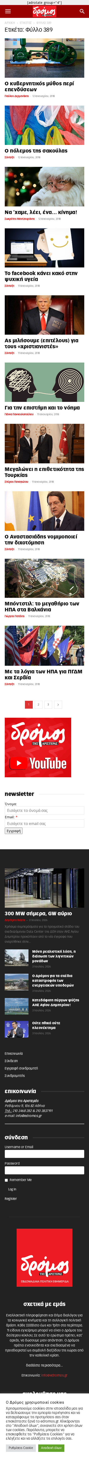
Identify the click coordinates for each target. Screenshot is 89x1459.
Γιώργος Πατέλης (15, 616)
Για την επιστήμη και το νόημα (42, 407)
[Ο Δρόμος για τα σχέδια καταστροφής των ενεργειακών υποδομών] (16, 982)
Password (12, 1163)
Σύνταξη (9, 157)
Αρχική (10, 22)
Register (11, 1199)
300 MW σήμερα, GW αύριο (38, 913)
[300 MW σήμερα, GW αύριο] (44, 888)
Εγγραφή (14, 831)
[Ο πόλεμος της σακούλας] (44, 125)
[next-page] (58, 705)
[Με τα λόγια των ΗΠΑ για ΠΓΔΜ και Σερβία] (44, 646)
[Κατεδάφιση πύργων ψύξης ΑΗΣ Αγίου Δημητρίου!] (16, 1006)
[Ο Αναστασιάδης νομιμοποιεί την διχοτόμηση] (44, 511)
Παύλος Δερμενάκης (17, 96)
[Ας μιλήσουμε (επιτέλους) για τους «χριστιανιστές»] (44, 315)
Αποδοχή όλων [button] (51, 1448)
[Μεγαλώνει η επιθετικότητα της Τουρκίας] (44, 443)
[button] (8, 11)
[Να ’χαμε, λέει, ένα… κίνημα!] (44, 186)
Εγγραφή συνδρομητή (21, 1068)
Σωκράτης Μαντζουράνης (20, 219)
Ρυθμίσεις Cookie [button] (21, 1448)
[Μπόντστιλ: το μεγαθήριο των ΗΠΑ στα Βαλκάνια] (44, 578)
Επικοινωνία (14, 1053)
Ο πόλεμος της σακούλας (36, 151)
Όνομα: (11, 804)
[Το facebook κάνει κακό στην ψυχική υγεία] (44, 248)
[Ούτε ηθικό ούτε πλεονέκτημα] (16, 1029)
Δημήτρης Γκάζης (15, 920)
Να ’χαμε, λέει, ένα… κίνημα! (41, 212)
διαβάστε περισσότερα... (44, 1365)
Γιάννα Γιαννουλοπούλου (19, 414)
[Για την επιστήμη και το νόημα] (44, 382)
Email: (11, 817)
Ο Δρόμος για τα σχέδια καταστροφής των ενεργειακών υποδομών (53, 980)
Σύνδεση (11, 1061)
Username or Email (19, 1147)
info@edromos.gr (29, 1116)
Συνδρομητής (15, 1076)
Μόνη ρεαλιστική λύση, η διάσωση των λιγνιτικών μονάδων (54, 956)
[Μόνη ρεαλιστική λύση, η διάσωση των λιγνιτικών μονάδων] (16, 957)
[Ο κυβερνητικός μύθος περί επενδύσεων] (44, 58)
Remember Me (21, 1180)
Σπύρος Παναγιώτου (16, 482)
